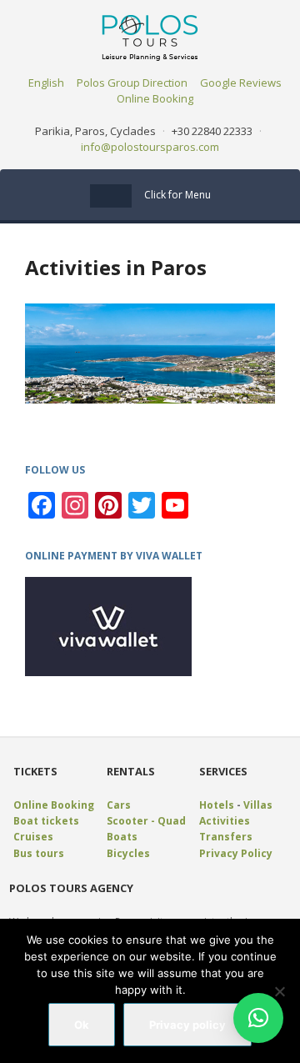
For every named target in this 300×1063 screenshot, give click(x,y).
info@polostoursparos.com (150, 146)
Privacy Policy (235, 853)
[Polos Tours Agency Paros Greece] (150, 36)
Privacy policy (187, 1024)
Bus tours (38, 853)
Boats (122, 837)
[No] (279, 991)
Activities (224, 821)
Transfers (225, 837)
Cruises (33, 837)
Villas (257, 805)
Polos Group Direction (132, 82)
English (46, 82)
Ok (81, 1024)
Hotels (216, 805)
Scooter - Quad (146, 821)
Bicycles (128, 853)
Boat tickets (46, 821)
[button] (258, 1018)
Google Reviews (241, 82)
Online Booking (155, 98)
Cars (119, 805)
